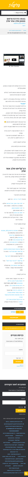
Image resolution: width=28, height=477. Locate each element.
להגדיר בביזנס (17, 199)
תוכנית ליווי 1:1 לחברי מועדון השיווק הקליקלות (14, 472)
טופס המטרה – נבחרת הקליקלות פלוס (14, 447)
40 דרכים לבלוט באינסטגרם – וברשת (14, 421)
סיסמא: (21, 350)
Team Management (14, 431)
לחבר (21, 208)
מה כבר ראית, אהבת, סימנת (8, 456)
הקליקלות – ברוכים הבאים (14, 438)
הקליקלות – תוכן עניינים (14, 440)
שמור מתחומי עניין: (15, 265)
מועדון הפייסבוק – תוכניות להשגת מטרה (14, 458)
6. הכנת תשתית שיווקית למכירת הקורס (14, 426)
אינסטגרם (17, 208)
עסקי (13, 208)
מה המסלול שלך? (22, 456)
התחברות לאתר (6, 442)
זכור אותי (18, 358)
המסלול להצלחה (9, 435)
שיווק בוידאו (8, 465)
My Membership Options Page (14, 428)
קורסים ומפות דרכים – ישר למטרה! (10, 463)
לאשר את (20, 213)
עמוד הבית (23, 463)
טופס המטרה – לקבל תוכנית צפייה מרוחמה (14, 445)
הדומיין (15, 213)
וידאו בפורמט (19, 285)
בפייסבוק (10, 230)
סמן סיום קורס (14, 317)
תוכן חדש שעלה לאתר (14, 468)
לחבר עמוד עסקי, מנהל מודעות (14, 203)
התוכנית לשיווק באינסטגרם (19, 442)
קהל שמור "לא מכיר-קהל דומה (15, 261)
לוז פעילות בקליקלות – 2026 (14, 454)
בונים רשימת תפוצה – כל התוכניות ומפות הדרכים (14, 433)
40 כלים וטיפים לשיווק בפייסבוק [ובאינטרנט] (14, 424)
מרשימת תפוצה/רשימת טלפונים (12, 249)
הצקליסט (16, 312)
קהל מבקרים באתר (17, 240)
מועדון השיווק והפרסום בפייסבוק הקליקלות (14, 5)
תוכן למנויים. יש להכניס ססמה (14, 470)
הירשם (21, 365)
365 (7, 230)
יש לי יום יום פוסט (14, 452)
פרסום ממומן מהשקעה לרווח (15, 30)
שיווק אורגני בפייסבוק (18, 465)
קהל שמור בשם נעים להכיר (16, 251)
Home (24, 30)
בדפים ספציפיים (14, 242)
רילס (11, 285)
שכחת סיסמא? (20, 366)
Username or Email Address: (14, 341)
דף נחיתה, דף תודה (17, 290)
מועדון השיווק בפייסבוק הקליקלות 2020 (14, 461)
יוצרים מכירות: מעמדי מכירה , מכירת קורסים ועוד (14, 449)
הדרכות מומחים (19, 435)
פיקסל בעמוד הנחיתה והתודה (15, 292)
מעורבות (15, 230)
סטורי (14, 285)
